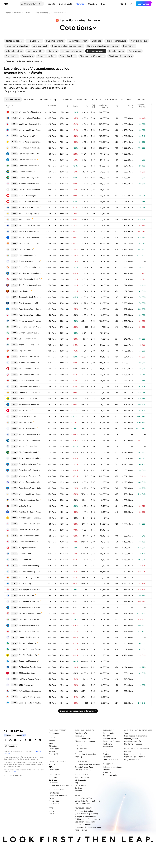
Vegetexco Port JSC (27, 595)
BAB (14, 536)
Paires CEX (53, 751)
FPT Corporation (25, 219)
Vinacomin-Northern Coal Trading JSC (30, 327)
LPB (14, 267)
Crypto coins (54, 749)
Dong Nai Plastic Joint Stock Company (30, 703)
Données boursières (83, 738)
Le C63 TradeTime (82, 803)
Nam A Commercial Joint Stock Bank (30, 398)
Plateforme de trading (133, 744)
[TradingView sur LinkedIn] (25, 740)
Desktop (52, 814)
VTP (14, 410)
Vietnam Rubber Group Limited (30, 333)
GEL (14, 530)
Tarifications (79, 736)
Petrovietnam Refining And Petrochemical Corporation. (30, 154)
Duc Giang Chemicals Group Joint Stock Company (30, 619)
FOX (14, 422)
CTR (14, 542)
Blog (76, 783)
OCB (14, 392)
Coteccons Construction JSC (30, 386)
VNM (14, 237)
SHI (14, 601)
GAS (14, 160)
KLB (14, 697)
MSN (14, 207)
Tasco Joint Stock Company (30, 297)
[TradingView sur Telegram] (30, 740)
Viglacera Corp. (25, 554)
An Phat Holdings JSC (27, 643)
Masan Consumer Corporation (30, 321)
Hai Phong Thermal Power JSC (30, 679)
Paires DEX (53, 754)
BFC (14, 655)
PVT (14, 488)
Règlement (107, 744)
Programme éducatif (132, 759)
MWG (14, 142)
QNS (14, 661)
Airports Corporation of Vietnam (30, 363)
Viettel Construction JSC (28, 542)
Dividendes (53, 783)
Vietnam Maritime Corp (28, 428)
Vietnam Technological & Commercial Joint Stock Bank (30, 196)
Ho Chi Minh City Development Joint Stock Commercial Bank (30, 213)
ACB (14, 225)
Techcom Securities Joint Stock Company (30, 631)
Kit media (78, 791)
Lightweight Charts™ (132, 738)
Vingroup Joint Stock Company (30, 112)
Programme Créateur (111, 741)
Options (52, 798)
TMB (14, 327)
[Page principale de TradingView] (6, 4)
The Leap (78, 757)
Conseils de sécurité (83, 824)
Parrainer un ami (109, 738)
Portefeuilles (54, 793)
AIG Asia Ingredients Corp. (29, 500)
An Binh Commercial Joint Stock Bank (30, 458)
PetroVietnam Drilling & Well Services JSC (30, 625)
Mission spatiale (81, 780)
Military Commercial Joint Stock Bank (30, 184)
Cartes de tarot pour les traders (87, 801)
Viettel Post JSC (25, 410)
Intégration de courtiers (133, 754)
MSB (14, 380)
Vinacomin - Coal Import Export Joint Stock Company (30, 476)
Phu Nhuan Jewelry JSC (28, 303)
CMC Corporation (26, 685)
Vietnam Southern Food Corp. (30, 446)
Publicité (127, 751)
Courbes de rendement (58, 795)
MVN (14, 428)
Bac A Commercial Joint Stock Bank (30, 536)
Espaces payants (110, 775)
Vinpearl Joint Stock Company (30, 494)
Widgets (127, 733)
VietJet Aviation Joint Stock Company (30, 201)
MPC (14, 518)
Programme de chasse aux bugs (88, 827)
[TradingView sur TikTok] (35, 740)
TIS (14, 589)
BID (14, 124)
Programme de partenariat (134, 757)
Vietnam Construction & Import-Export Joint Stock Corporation (30, 482)
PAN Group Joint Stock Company (30, 452)
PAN (14, 452)
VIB (14, 273)
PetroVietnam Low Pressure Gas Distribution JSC (30, 607)
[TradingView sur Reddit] (39, 740)
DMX (14, 189)
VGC (14, 554)
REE (14, 667)
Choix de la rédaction (111, 759)
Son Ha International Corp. (29, 601)
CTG (14, 130)
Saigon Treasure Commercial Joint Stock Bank (30, 231)
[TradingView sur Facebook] (10, 740)
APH (14, 643)
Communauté (65, 4)
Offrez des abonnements (85, 741)
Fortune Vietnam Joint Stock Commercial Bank (30, 267)
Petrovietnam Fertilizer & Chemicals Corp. (30, 470)
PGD (14, 607)
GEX (14, 279)
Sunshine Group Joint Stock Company (30, 416)
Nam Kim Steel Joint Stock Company (30, 512)
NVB (14, 691)
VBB (14, 577)
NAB (14, 398)
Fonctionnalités (81, 733)
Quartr (13, 772)
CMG (14, 685)
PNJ (14, 303)
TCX (14, 631)
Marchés (80, 4)
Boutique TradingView (83, 798)
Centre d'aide (80, 785)
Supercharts (54, 733)
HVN (14, 172)
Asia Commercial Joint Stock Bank (30, 225)
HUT (14, 297)
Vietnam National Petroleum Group (30, 118)
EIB (14, 440)
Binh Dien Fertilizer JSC (28, 655)
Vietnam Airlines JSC (27, 172)
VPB (14, 178)
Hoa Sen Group (25, 291)
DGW (14, 351)
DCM (14, 464)
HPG (14, 136)
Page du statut (81, 830)
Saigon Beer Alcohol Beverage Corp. (30, 369)
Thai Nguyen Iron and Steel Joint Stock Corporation (30, 589)
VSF (14, 446)
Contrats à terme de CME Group (87, 764)
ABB (14, 458)
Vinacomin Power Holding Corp (30, 566)
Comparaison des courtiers (85, 754)
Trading (106, 754)
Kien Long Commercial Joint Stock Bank (30, 697)
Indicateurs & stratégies (112, 767)
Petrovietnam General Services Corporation (30, 404)
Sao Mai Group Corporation (30, 613)
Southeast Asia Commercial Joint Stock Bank (30, 357)
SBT (14, 345)
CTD (14, 386)
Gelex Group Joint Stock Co (30, 279)
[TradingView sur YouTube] (15, 740)
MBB (14, 184)
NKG (14, 512)
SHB (14, 243)
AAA (14, 649)
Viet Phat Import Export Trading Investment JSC (30, 571)
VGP (14, 595)
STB (14, 231)
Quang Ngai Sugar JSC (28, 661)
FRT (14, 255)
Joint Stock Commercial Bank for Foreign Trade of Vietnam (30, 166)
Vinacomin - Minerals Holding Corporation (30, 524)
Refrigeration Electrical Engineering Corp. (30, 667)
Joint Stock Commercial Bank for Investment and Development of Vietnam (30, 124)
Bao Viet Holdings (26, 249)
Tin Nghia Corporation (28, 548)
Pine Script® (54, 803)
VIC (14, 112)
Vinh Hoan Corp (25, 583)
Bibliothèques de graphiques (135, 736)
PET (14, 404)
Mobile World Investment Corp (30, 142)
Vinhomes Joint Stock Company (30, 148)
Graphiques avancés (132, 741)
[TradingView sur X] (5, 740)
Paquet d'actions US (83, 770)
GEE (14, 374)
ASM (14, 613)
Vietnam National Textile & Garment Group (30, 434)
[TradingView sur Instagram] (20, 740)
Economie (53, 777)
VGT (14, 434)
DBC (14, 506)
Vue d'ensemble (81, 749)
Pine (50, 757)
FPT (14, 219)
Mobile (51, 811)
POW (14, 309)
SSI (14, 673)
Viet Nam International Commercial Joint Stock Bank (30, 273)
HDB (14, 213)
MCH (14, 321)
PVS (14, 315)
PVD (14, 625)
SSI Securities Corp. (27, 673)
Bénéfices (53, 780)
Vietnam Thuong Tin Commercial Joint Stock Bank (30, 577)
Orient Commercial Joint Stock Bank (30, 392)
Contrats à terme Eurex (84, 767)
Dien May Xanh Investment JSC (30, 190)
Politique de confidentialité (85, 816)
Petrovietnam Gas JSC (28, 160)
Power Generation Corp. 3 (29, 261)
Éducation (107, 757)
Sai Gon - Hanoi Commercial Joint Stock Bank (30, 243)
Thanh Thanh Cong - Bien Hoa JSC (30, 345)
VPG (14, 571)
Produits (51, 4)
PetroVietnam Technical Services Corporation (30, 315)
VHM (14, 148)
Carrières (78, 788)
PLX (14, 118)
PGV (14, 261)
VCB (14, 166)
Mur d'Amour (108, 736)
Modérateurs (108, 746)
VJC (14, 201)
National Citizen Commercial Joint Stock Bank (30, 691)
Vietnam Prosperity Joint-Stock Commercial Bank (30, 178)
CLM (14, 476)
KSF (14, 416)
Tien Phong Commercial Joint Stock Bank (30, 285)
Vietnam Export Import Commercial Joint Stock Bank (30, 440)
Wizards (106, 770)
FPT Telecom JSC (26, 422)
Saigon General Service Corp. (30, 339)
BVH (14, 249)
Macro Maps (54, 801)
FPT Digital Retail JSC (27, 255)
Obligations (53, 746)
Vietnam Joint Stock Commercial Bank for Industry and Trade (30, 130)
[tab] (14, 41)
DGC (14, 619)
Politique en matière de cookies (87, 819)
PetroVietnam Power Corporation (30, 309)
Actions (52, 741)
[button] (57, 3)
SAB (14, 369)
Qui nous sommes (82, 777)
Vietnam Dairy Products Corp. (30, 237)
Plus (103, 4)
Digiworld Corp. (25, 351)
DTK (14, 565)
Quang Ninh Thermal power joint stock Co (30, 637)
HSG (14, 291)
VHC (14, 583)
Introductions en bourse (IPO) (61, 785)
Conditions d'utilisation (84, 811)
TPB (14, 285)
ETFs (51, 743)
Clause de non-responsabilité (86, 814)
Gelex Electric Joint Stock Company (30, 375)
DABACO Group (25, 506)
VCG (14, 482)
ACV (14, 363)
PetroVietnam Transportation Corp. (30, 488)
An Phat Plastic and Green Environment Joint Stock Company (30, 649)
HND (14, 679)
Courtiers (93, 4)
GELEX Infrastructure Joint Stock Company (30, 530)
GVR (14, 333)
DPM (14, 470)
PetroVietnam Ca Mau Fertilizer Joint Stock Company (30, 464)
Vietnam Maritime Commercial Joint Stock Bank (30, 381)
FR (125, 4)
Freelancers (107, 772)
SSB (14, 357)
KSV (14, 524)
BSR (14, 154)
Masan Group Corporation (29, 207)
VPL (14, 494)
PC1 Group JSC (25, 560)
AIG (14, 500)
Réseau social (108, 733)
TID (14, 548)
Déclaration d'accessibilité (85, 822)
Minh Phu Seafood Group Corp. (30, 518)
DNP (14, 703)
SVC (14, 339)
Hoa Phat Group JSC (27, 136)
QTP (14, 637)
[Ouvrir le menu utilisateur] (131, 3)
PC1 (14, 559)
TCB (14, 195)
